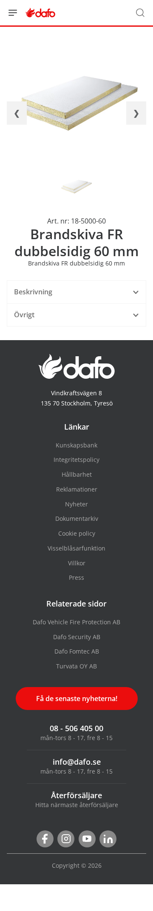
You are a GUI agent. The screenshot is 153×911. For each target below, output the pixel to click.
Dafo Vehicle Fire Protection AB (76, 622)
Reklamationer (76, 489)
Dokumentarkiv (76, 518)
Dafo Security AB (76, 637)
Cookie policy (76, 533)
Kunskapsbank (76, 445)
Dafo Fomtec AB (76, 651)
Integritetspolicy (76, 460)
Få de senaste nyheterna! (76, 698)
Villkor (76, 563)
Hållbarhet (77, 474)
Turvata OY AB (76, 666)
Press (76, 577)
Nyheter (76, 504)
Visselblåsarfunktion (76, 548)
